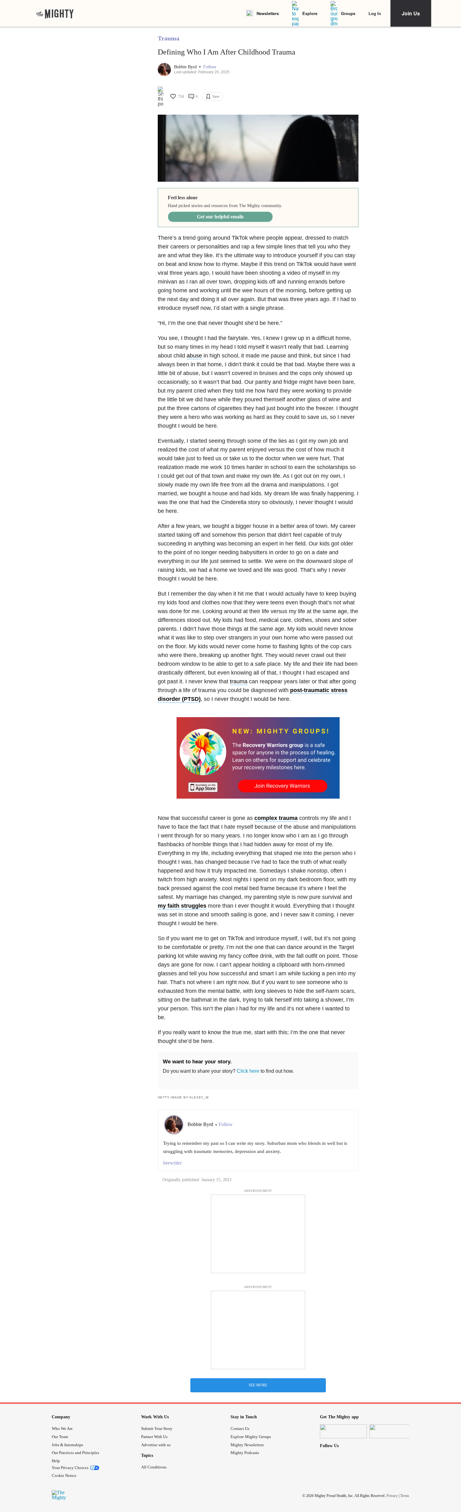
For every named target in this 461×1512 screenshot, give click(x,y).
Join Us (411, 13)
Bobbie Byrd (186, 67)
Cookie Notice (64, 1475)
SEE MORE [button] (258, 1385)
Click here (248, 1071)
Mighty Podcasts (244, 1452)
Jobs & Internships (67, 1444)
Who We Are (62, 1428)
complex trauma (276, 818)
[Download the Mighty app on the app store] (343, 1431)
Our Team (60, 1436)
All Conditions (154, 1467)
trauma (238, 681)
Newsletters (268, 13)
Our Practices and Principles (75, 1452)
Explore (309, 13)
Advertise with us (156, 1444)
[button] (209, 67)
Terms (404, 1495)
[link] (55, 13)
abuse (194, 355)
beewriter (172, 1162)
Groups (348, 13)
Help (56, 1460)
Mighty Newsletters (247, 1444)
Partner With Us (154, 1436)
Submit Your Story (156, 1428)
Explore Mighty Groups (250, 1436)
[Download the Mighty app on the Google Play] (392, 1431)
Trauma (168, 38)
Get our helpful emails (220, 216)
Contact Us (239, 1428)
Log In (374, 13)
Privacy (392, 1495)
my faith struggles (182, 906)
